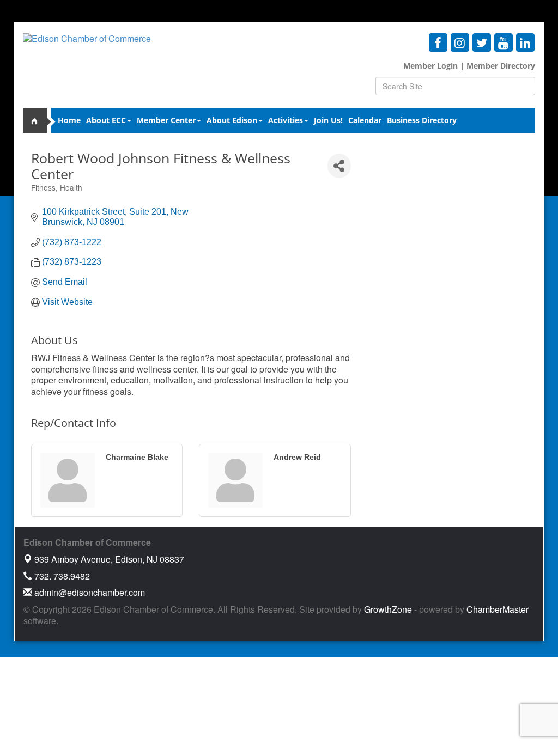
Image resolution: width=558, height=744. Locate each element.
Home (69, 120)
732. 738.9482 (61, 576)
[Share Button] (339, 166)
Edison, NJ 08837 (109, 559)
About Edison (232, 120)
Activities (285, 120)
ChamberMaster (497, 609)
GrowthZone (388, 609)
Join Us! (328, 120)
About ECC (106, 120)
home (39, 120)
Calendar (364, 120)
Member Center (166, 120)
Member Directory (499, 65)
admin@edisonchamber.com (88, 592)
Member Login (430, 65)
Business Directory (422, 120)
